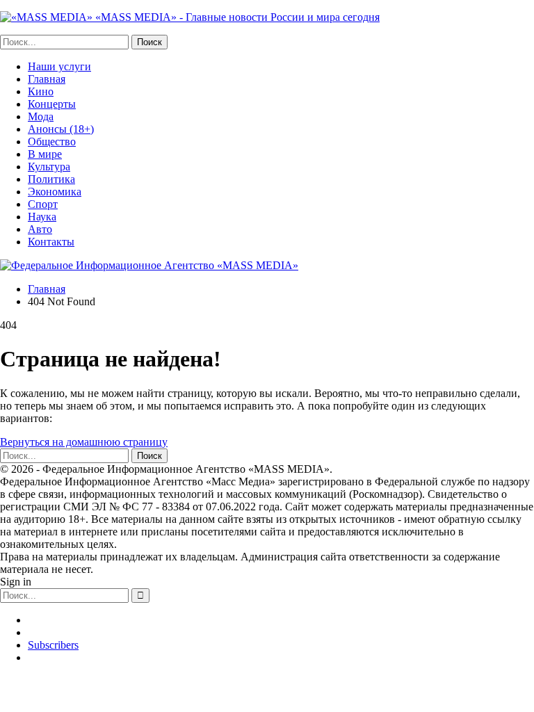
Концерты (52, 104)
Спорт (43, 204)
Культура (49, 166)
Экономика (54, 191)
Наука (42, 216)
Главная (46, 79)
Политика (51, 179)
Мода (41, 116)
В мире (45, 154)
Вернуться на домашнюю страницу (84, 442)
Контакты (51, 242)
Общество (52, 141)
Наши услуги (59, 66)
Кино (41, 91)
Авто (40, 229)
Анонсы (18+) (61, 129)
